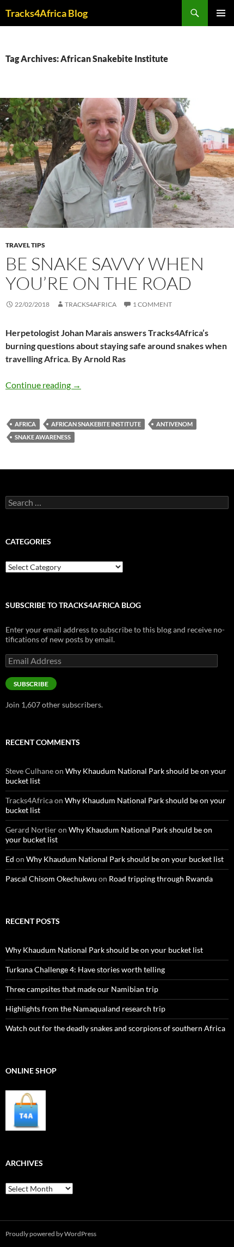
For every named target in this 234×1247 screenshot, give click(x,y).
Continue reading (43, 385)
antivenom (174, 423)
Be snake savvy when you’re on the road (104, 273)
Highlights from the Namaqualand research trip (85, 1008)
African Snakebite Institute (96, 423)
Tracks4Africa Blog (46, 13)
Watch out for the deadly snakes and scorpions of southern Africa (115, 1028)
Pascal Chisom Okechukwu (51, 878)
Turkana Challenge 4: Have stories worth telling (85, 969)
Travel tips (25, 245)
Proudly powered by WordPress (50, 1234)
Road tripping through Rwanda (161, 878)
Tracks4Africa (90, 304)
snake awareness (43, 437)
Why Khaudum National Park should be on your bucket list (125, 859)
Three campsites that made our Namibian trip (81, 989)
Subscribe (31, 684)
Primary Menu (221, 13)
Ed (9, 859)
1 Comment (152, 304)
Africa (25, 423)
